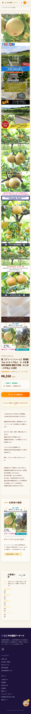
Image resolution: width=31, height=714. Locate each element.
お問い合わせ (4, 685)
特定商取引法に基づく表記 (8, 697)
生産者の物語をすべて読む (12, 554)
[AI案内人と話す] (26, 703)
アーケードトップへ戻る (9, 7)
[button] (15, 589)
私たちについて (5, 665)
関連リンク (4, 691)
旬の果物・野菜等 (5, 662)
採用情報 (3, 682)
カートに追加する (17, 394)
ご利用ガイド (4, 679)
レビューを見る (24, 371)
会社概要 (3, 688)
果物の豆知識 (4, 667)
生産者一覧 (4, 659)
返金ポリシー (4, 700)
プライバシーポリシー (6, 694)
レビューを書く (22, 575)
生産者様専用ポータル (6, 670)
